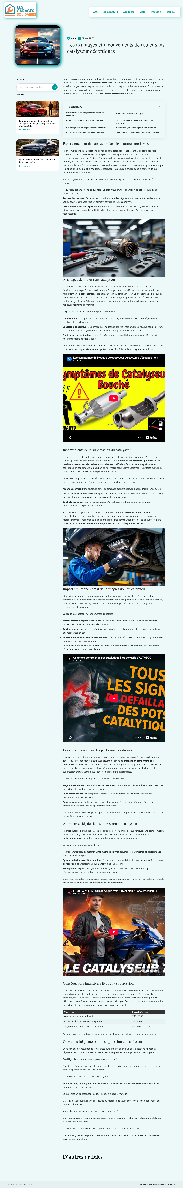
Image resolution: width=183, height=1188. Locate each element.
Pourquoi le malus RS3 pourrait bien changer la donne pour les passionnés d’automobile (37, 123)
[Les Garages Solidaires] (20, 10)
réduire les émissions (98, 158)
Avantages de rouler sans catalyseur (130, 113)
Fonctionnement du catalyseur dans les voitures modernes (85, 114)
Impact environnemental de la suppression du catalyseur (134, 121)
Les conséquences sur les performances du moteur (86, 127)
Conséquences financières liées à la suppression (85, 132)
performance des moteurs (111, 94)
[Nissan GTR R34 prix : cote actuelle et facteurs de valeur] (37, 147)
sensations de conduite (102, 83)
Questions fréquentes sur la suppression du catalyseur (137, 132)
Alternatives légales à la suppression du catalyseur (136, 127)
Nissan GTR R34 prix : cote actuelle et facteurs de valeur (37, 161)
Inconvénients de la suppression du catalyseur (84, 120)
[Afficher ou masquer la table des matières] (121, 106)
